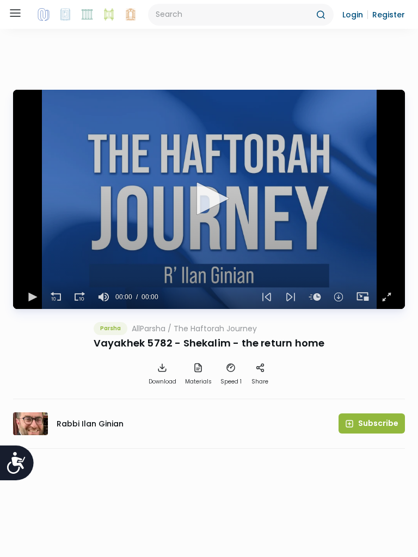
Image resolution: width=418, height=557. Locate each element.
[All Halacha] (87, 14)
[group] (103, 297)
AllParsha (148, 328)
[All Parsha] (109, 14)
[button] (352, 14)
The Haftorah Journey (215, 328)
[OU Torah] (43, 14)
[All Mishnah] (65, 14)
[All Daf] (130, 14)
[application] (209, 199)
